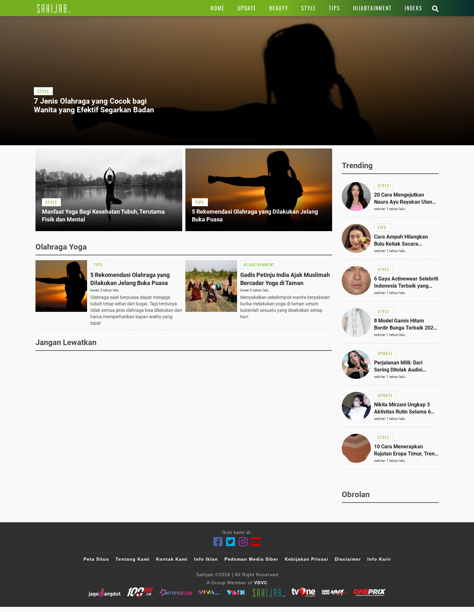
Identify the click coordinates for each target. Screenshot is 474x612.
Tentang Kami (132, 559)
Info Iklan (206, 559)
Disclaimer (348, 559)
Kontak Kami (172, 559)
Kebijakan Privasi (306, 559)
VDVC (261, 582)
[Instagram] (243, 541)
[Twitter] (230, 541)
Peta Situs (96, 559)
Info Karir (379, 559)
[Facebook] (218, 541)
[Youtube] (256, 541)
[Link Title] (54, 8)
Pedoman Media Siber (251, 559)
